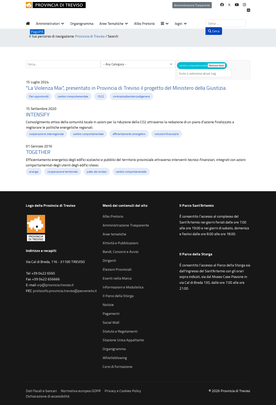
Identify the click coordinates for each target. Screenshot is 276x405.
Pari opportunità (38, 96)
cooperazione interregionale (46, 134)
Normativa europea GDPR (81, 391)
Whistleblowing (115, 357)
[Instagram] (244, 4)
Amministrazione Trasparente (192, 5)
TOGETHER (38, 152)
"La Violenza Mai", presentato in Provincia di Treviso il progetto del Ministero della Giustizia (126, 88)
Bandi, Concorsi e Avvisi (120, 251)
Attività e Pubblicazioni (120, 243)
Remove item (216, 65)
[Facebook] (222, 4)
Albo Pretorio (144, 23)
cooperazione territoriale (62, 171)
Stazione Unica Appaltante (123, 340)
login (178, 23)
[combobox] (226, 23)
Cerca (215, 31)
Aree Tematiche (111, 23)
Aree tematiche (114, 234)
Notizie (108, 304)
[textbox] (204, 73)
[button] (168, 24)
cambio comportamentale (73, 96)
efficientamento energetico (129, 134)
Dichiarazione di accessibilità (47, 396)
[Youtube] (237, 4)
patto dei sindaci (97, 171)
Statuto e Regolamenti (120, 331)
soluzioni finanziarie (167, 134)
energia (33, 171)
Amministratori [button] (48, 23)
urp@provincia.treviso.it (55, 285)
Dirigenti (109, 260)
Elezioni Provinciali (117, 269)
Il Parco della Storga (118, 296)
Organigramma (81, 23)
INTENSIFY (38, 114)
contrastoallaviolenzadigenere (131, 96)
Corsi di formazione (117, 366)
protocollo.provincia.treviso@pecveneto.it (65, 290)
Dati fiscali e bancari (41, 391)
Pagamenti (111, 313)
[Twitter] (229, 4)
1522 (100, 96)
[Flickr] (248, 10)
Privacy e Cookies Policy (123, 391)
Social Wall (111, 322)
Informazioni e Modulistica (123, 287)
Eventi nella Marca (117, 278)
